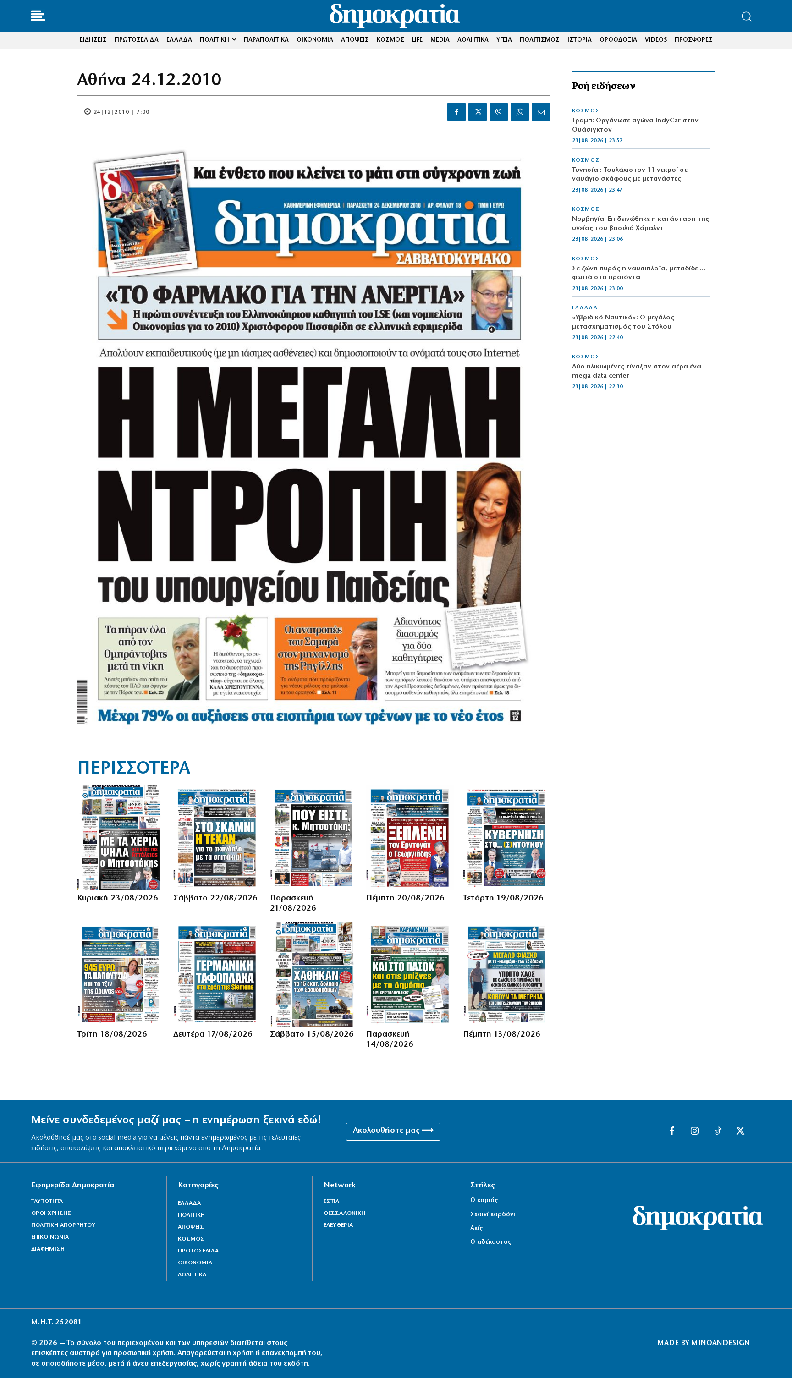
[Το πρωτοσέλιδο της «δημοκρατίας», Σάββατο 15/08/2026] (313, 974)
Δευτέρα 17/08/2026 (213, 1035)
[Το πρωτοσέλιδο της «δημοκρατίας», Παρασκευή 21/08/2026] (313, 837)
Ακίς (476, 1228)
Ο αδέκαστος (490, 1242)
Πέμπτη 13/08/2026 (501, 1035)
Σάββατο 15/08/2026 (312, 1035)
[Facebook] (456, 112)
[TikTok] (718, 1131)
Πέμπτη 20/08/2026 (405, 899)
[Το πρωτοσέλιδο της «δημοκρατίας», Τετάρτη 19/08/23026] (506, 837)
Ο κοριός (484, 1200)
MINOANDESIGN (720, 1343)
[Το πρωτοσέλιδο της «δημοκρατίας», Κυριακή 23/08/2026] (120, 837)
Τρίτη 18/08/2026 (112, 1035)
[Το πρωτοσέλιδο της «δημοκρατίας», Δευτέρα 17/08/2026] (216, 974)
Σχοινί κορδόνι (492, 1214)
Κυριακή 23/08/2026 (117, 899)
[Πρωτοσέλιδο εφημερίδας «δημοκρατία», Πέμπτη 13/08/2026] (506, 974)
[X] (477, 112)
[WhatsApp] (520, 112)
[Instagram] (695, 1131)
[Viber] (499, 112)
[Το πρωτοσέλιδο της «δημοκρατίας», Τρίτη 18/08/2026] (120, 974)
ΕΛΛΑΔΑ (585, 308)
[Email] (541, 112)
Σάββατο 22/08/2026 (215, 899)
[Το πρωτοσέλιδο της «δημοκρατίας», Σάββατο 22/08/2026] (216, 837)
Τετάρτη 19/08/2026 (503, 899)
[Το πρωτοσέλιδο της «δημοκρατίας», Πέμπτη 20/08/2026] (409, 837)
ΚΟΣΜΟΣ (586, 111)
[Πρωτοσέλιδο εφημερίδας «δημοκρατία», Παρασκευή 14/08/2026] (409, 974)
